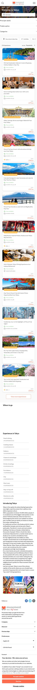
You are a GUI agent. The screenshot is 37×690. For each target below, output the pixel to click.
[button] (10, 39)
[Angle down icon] (24, 20)
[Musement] (18, 3)
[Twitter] (30, 601)
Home (3, 7)
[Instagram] (33, 601)
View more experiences (18, 397)
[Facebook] (26, 601)
